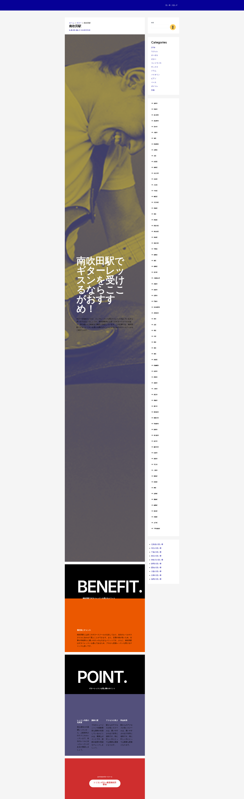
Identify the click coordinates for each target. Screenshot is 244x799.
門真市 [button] (155, 301)
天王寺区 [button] (156, 202)
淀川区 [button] (155, 272)
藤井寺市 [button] (156, 447)
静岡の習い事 (156, 564)
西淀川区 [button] (156, 225)
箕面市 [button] (155, 458)
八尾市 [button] (155, 470)
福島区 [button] (155, 255)
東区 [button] (155, 348)
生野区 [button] (155, 150)
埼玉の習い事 (156, 548)
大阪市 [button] (155, 132)
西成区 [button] (155, 220)
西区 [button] (155, 214)
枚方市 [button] (155, 441)
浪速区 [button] (155, 208)
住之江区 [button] (156, 173)
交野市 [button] (155, 295)
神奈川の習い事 (157, 560)
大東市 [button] (155, 388)
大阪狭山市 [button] (157, 278)
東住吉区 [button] (156, 231)
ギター (153, 59)
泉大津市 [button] (156, 115)
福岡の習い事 (156, 579)
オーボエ (154, 55)
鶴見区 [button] (155, 196)
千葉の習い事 (156, 552)
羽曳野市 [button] (156, 423)
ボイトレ (154, 86)
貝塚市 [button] (155, 284)
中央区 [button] (155, 190)
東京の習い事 (156, 556)
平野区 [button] (155, 249)
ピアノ (153, 78)
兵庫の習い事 (156, 575)
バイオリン (155, 75)
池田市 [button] (155, 103)
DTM (153, 48)
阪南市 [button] (155, 429)
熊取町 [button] (155, 476)
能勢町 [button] (155, 505)
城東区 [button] (155, 167)
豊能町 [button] (155, 499)
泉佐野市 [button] (156, 121)
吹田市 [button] (155, 371)
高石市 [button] (155, 394)
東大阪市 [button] (156, 435)
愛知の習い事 (156, 567)
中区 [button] (155, 336)
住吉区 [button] (155, 179)
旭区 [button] (155, 138)
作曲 (153, 90)
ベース (153, 82)
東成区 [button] (155, 237)
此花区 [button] (155, 161)
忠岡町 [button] (155, 493)
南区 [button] (155, 354)
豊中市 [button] (155, 406)
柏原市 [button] (155, 289)
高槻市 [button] (155, 400)
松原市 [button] (155, 453)
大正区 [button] (155, 185)
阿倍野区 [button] (156, 144)
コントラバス (156, 63)
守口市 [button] (155, 464)
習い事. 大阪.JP (171, 5)
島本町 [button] (155, 511)
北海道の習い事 (157, 544)
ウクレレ (154, 51)
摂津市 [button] (155, 377)
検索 (152, 22)
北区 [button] (155, 155)
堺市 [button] (155, 319)
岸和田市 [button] (156, 313)
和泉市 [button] (155, 109)
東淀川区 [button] (156, 243)
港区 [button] (155, 260)
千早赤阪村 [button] (157, 528)
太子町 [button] (155, 522)
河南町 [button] (155, 517)
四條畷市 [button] (156, 365)
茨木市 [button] (155, 126)
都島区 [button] (155, 266)
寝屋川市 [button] (156, 418)
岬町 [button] (155, 487)
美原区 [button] (155, 359)
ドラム (153, 71)
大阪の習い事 (156, 571)
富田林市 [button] (156, 412)
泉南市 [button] (155, 383)
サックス (154, 67)
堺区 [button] (155, 330)
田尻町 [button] (155, 482)
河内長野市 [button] (157, 307)
